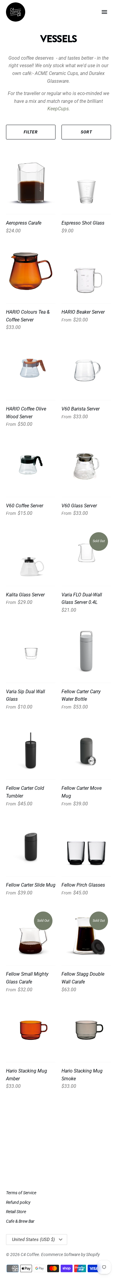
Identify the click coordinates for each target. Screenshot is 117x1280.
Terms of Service (21, 1192)
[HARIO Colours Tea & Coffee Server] (31, 271)
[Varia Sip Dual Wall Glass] (31, 651)
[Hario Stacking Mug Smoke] (86, 1030)
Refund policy (18, 1202)
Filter (31, 132)
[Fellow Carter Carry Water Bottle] (86, 651)
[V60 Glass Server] (86, 465)
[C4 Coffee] (15, 12)
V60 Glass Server (79, 506)
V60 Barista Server (81, 409)
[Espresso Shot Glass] (86, 182)
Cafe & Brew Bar (20, 1221)
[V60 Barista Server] (86, 368)
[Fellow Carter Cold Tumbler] (31, 747)
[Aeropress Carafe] (31, 182)
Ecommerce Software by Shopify (70, 1254)
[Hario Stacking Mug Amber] (31, 1030)
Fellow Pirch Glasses (83, 885)
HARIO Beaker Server (83, 312)
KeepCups (58, 109)
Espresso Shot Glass (83, 223)
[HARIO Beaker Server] (86, 271)
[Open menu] (104, 12)
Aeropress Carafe (23, 223)
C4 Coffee (30, 1254)
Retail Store (16, 1211)
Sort (86, 132)
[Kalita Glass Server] (31, 554)
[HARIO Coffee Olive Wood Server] (31, 368)
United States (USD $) (33, 1239)
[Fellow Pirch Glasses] (86, 844)
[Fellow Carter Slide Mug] (31, 844)
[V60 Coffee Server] (31, 465)
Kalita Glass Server (25, 595)
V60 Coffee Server (24, 506)
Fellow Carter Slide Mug (31, 885)
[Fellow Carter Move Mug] (86, 747)
